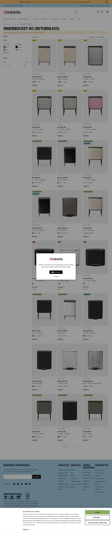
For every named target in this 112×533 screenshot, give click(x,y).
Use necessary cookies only (97, 522)
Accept (97, 512)
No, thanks (56, 276)
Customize (96, 517)
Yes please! (58, 272)
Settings (25, 529)
